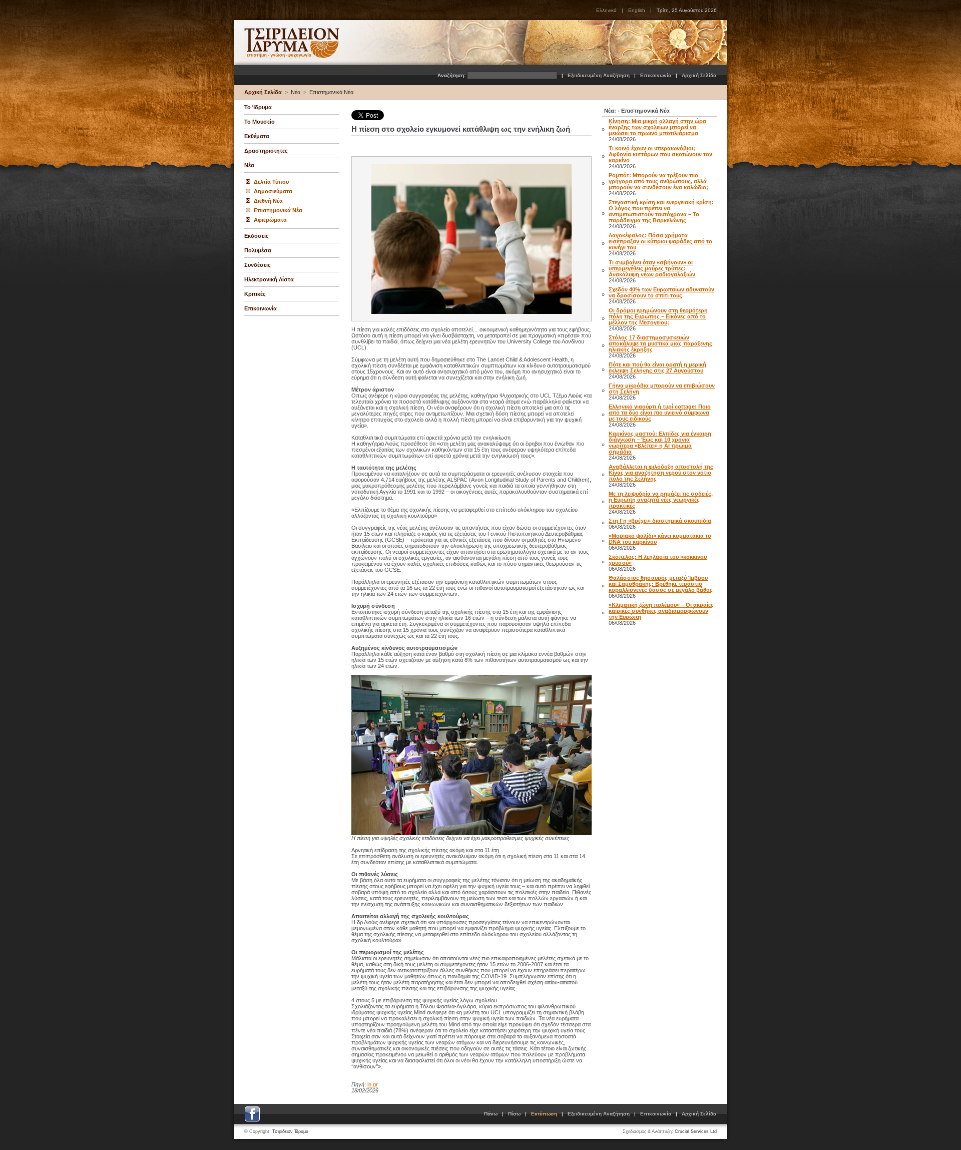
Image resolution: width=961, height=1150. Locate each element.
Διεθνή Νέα (268, 201)
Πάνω (491, 1113)
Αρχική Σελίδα (699, 75)
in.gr (372, 1084)
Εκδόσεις (256, 236)
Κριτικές (255, 294)
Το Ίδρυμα (258, 107)
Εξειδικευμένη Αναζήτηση (599, 75)
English (636, 10)
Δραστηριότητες (266, 151)
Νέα (295, 92)
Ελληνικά (606, 10)
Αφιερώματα (270, 220)
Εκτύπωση (544, 1113)
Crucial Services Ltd (696, 1131)
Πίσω (514, 1113)
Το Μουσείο (259, 122)
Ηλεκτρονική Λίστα (269, 279)
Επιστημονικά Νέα (331, 92)
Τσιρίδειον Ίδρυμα (290, 1131)
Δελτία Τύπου (271, 182)
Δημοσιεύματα (273, 191)
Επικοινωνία (655, 75)
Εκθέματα (256, 136)
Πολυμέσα (257, 250)
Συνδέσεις (257, 265)
